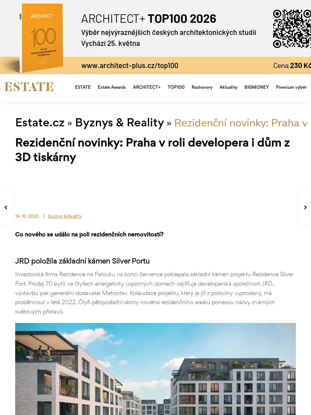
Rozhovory (202, 88)
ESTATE (83, 88)
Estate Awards (112, 88)
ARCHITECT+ (147, 88)
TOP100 (176, 88)
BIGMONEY (256, 88)
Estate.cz (40, 123)
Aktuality (229, 88)
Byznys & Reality (119, 123)
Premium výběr (291, 88)
